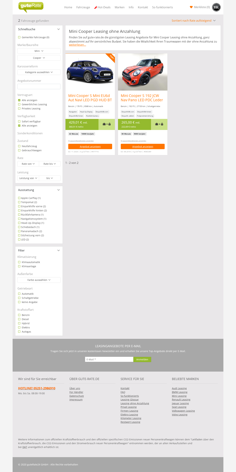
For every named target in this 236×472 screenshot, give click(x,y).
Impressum (76, 399)
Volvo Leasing (179, 414)
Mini (37, 51)
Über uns (74, 388)
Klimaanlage (28, 266)
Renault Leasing (181, 399)
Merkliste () (201, 7)
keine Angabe (29, 302)
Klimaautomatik (30, 262)
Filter (21, 250)
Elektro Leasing (129, 414)
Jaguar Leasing (180, 403)
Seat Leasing (179, 407)
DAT (24, 447)
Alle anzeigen (29, 100)
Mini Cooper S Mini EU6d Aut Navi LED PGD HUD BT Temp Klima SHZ (90, 100)
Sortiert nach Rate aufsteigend (192, 20)
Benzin (25, 315)
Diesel (25, 319)
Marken (120, 7)
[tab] (39, 29)
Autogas (26, 331)
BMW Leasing (179, 392)
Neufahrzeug (29, 146)
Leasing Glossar (130, 399)
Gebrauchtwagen (31, 150)
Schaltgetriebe (30, 298)
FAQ (123, 392)
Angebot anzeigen (90, 146)
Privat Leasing (129, 407)
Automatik (27, 293)
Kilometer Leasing (131, 418)
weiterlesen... (77, 45)
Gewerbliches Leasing (34, 104)
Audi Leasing (179, 388)
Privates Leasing (30, 108)
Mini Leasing (179, 396)
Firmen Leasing (129, 410)
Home (68, 7)
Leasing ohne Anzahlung (135, 403)
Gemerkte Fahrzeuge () (35, 37)
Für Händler (76, 392)
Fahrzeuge (83, 7)
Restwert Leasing (130, 422)
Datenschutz (76, 396)
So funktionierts (162, 7)
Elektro (25, 327)
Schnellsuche (26, 29)
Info (131, 7)
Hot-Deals (104, 7)
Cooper (37, 57)
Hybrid (25, 323)
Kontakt (143, 7)
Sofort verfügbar (31, 121)
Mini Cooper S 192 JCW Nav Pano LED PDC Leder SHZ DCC (142, 100)
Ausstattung (26, 190)
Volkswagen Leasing (183, 410)
